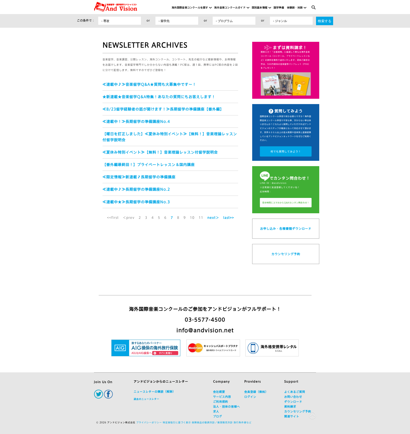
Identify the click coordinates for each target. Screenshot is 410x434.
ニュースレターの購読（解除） (155, 391)
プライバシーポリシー (149, 422)
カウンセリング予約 (285, 254)
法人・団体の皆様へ (226, 406)
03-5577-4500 (205, 319)
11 (201, 217)
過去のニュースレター (146, 399)
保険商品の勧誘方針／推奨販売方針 (212, 422)
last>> (228, 217)
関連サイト (291, 416)
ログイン (250, 396)
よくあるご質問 (294, 391)
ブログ (217, 416)
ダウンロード (293, 401)
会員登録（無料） (256, 391)
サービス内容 (222, 396)
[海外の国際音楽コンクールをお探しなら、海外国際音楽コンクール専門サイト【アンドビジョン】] (115, 7)
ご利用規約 (220, 401)
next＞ (213, 217)
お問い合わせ (293, 396)
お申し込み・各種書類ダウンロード (285, 228)
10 (192, 217)
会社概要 (219, 391)
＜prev (129, 217)
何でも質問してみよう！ (286, 151)
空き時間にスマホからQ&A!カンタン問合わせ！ (285, 203)
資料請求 (290, 406)
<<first (113, 217)
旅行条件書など (243, 422)
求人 (216, 411)
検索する (324, 20)
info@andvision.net (205, 330)
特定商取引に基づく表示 (177, 422)
